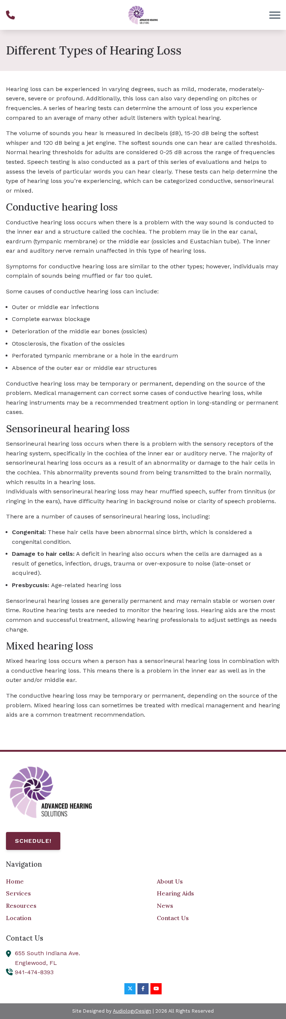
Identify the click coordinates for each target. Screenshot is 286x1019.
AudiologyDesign (132, 1011)
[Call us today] (10, 14)
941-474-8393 (34, 972)
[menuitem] (67, 881)
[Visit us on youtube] (156, 988)
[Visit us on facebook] (143, 988)
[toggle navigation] (275, 15)
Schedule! (33, 840)
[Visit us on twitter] (130, 988)
